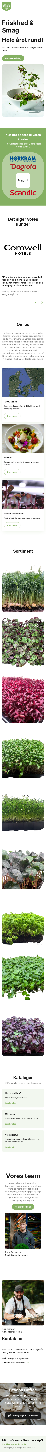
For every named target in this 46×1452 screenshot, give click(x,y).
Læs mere (12, 416)
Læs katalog (10, 1103)
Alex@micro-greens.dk (19, 1358)
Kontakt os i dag (13, 58)
